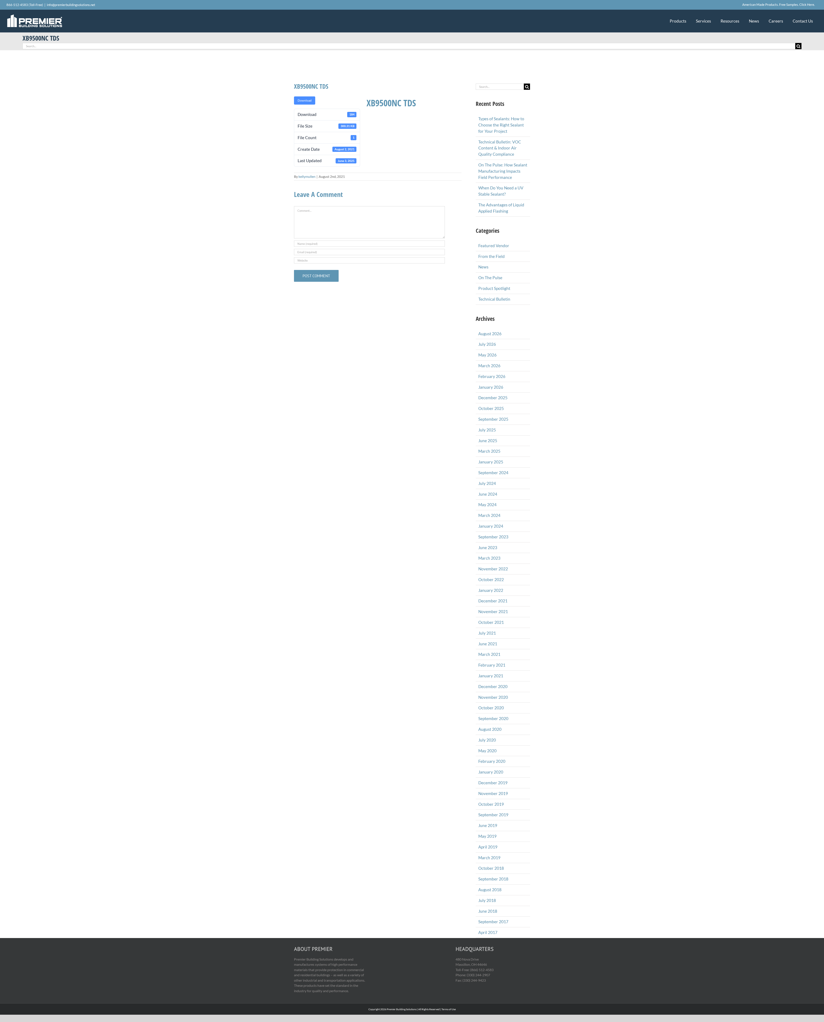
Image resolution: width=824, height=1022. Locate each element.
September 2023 (493, 536)
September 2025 (493, 419)
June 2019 (487, 825)
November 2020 (493, 697)
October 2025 (491, 408)
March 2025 (489, 451)
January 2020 (490, 771)
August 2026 (489, 333)
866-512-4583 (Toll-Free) (24, 5)
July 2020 (487, 739)
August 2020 (489, 729)
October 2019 (491, 804)
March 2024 (489, 515)
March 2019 (489, 857)
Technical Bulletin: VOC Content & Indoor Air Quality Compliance (499, 148)
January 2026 (490, 387)
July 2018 (487, 900)
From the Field (491, 256)
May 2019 (487, 836)
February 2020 (491, 761)
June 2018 (487, 911)
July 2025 (487, 429)
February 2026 (491, 376)
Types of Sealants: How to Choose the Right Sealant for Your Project (501, 125)
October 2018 (491, 868)
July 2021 (487, 633)
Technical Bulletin (494, 299)
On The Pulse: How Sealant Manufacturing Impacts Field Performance (502, 171)
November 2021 (493, 611)
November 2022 (493, 568)
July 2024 (487, 483)
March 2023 (489, 558)
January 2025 (490, 461)
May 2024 (487, 504)
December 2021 (492, 600)
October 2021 (491, 622)
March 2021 (489, 654)
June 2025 (487, 440)
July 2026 (487, 344)
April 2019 (487, 846)
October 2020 (491, 707)
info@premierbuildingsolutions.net (71, 5)
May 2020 (487, 750)
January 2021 (490, 675)
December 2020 (492, 686)
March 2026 (489, 365)
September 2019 (493, 814)
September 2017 (493, 921)
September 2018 (493, 878)
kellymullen (306, 176)
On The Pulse (490, 277)
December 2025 (492, 397)
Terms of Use (448, 1009)
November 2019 (493, 793)
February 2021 (491, 665)
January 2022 (490, 590)
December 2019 (492, 782)
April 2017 (487, 932)
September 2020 (493, 718)
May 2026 (487, 354)
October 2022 (491, 579)
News (483, 266)
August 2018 (489, 889)
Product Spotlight (494, 288)
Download (305, 100)
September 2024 (493, 472)
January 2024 (490, 526)
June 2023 (487, 547)
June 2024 (487, 494)
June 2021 (487, 643)
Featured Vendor (493, 245)
